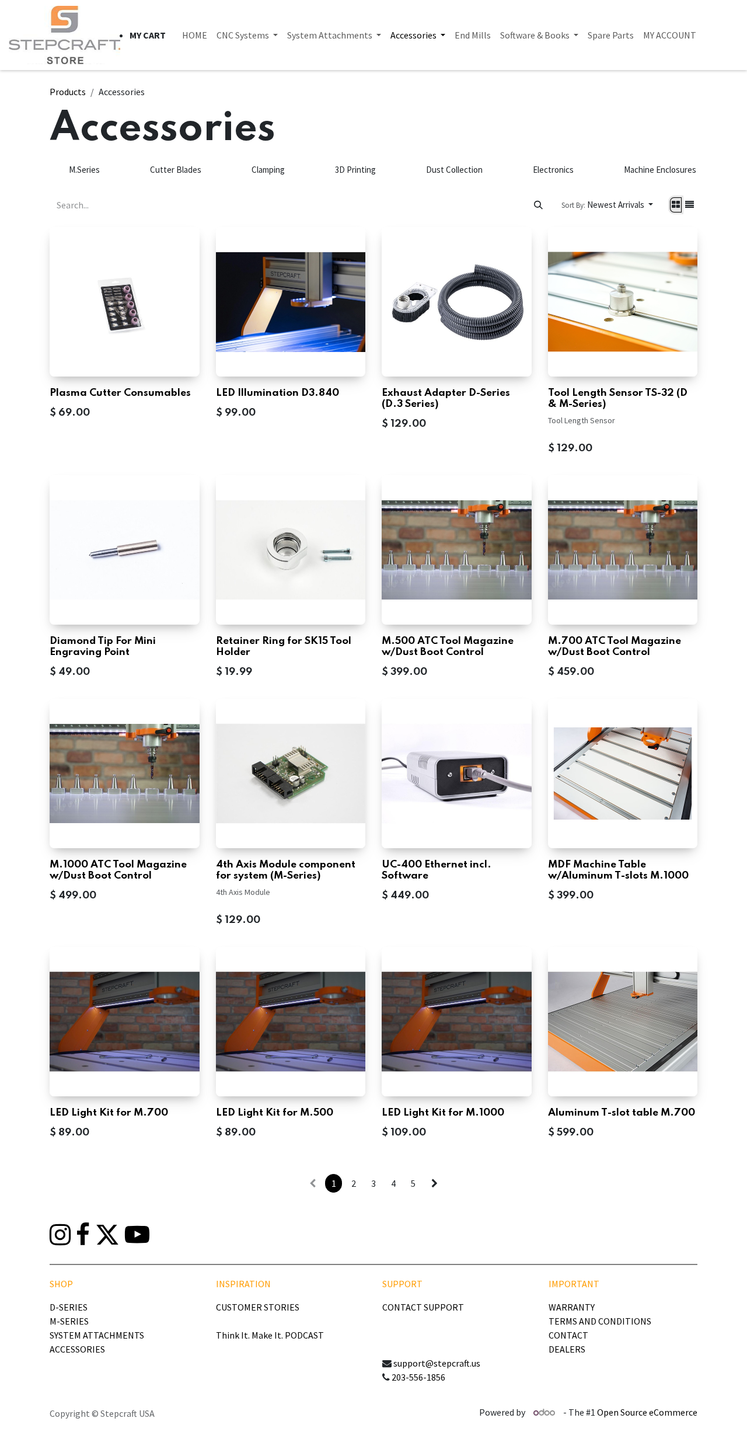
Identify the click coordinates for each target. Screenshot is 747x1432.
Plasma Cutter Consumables (120, 393)
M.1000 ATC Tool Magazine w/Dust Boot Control (118, 870)
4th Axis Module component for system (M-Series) (285, 870)
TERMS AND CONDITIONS (600, 1321)
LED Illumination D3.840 (277, 393)
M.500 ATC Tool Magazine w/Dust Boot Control (448, 646)
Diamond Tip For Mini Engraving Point (103, 646)
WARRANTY (572, 1307)
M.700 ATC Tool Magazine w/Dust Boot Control (614, 646)
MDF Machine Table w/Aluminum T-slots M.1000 (618, 870)
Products (68, 91)
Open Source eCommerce (647, 1412)
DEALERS (567, 1349)
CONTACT (568, 1335)
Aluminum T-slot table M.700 (621, 1113)
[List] (689, 205)
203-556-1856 (418, 1377)
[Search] (538, 204)
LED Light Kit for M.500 (274, 1113)
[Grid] (675, 205)
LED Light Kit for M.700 (109, 1113)
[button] (607, 205)
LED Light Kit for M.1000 (443, 1113)
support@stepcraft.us (436, 1363)
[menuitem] (194, 35)
